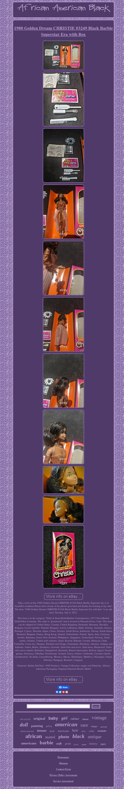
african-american (27, 731)
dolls (52, 731)
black (78, 736)
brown (41, 730)
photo (63, 736)
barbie (46, 742)
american (66, 724)
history (93, 743)
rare (84, 725)
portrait (104, 727)
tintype (94, 726)
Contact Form (63, 769)
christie (25, 719)
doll (24, 725)
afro (49, 726)
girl (64, 718)
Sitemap (63, 763)
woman (102, 730)
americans (28, 743)
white (91, 731)
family (76, 744)
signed (84, 744)
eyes (103, 744)
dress (84, 731)
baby (53, 718)
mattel (50, 737)
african (33, 736)
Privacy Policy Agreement (63, 775)
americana (63, 731)
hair (75, 730)
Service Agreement (63, 781)
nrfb (59, 743)
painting (37, 726)
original (39, 718)
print (68, 743)
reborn (85, 719)
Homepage (63, 757)
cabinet (75, 719)
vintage (99, 717)
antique (94, 736)
